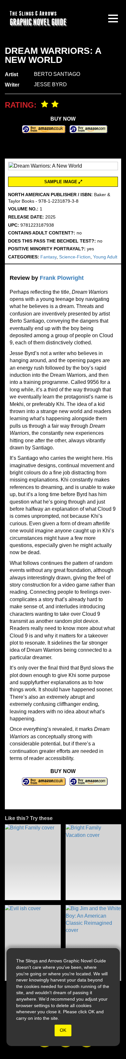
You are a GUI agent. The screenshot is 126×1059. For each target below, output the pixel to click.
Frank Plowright (62, 278)
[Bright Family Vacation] (93, 862)
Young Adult (105, 256)
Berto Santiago (57, 74)
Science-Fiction (74, 256)
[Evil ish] (33, 943)
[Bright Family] (33, 862)
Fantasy (48, 256)
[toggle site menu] (113, 18)
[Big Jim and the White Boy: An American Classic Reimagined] (93, 943)
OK (63, 1030)
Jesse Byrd (50, 84)
